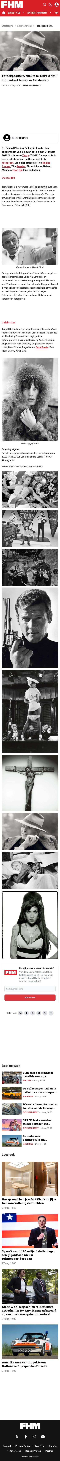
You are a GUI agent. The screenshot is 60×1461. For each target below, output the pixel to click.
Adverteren (15, 1451)
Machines (28, 1096)
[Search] (44, 4)
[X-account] (17, 1436)
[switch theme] (50, 4)
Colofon (53, 1446)
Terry (25, 155)
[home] (4, 13)
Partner (27, 1081)
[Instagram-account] (34, 1436)
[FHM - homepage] (12, 4)
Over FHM (39, 1446)
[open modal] (56, 4)
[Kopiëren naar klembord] (44, 1013)
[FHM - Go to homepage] (30, 1426)
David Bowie (42, 347)
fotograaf (7, 162)
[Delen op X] (32, 1013)
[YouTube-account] (43, 1436)
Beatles (21, 166)
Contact (7, 1446)
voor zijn (17, 170)
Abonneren (30, 997)
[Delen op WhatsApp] (20, 1013)
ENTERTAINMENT (37, 12)
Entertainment (32, 85)
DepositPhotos (33, 1451)
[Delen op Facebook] (26, 1013)
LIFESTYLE (14, 12)
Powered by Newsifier (30, 1457)
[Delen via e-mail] (51, 1013)
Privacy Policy (22, 1446)
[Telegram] (38, 1013)
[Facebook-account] (26, 1436)
